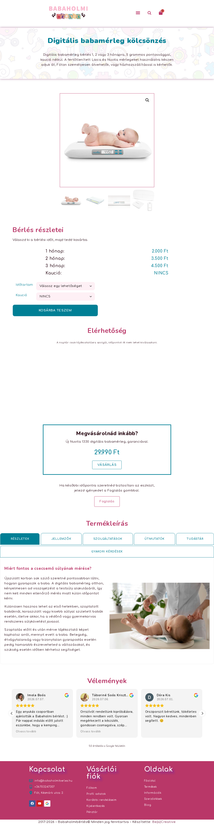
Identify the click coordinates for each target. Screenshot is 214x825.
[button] (138, 12)
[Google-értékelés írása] (47, 803)
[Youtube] (40, 803)
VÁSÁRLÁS (106, 465)
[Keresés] (149, 12)
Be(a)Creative (164, 822)
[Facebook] (32, 803)
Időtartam (24, 285)
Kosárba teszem (55, 310)
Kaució (21, 295)
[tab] (20, 539)
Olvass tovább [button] (26, 731)
